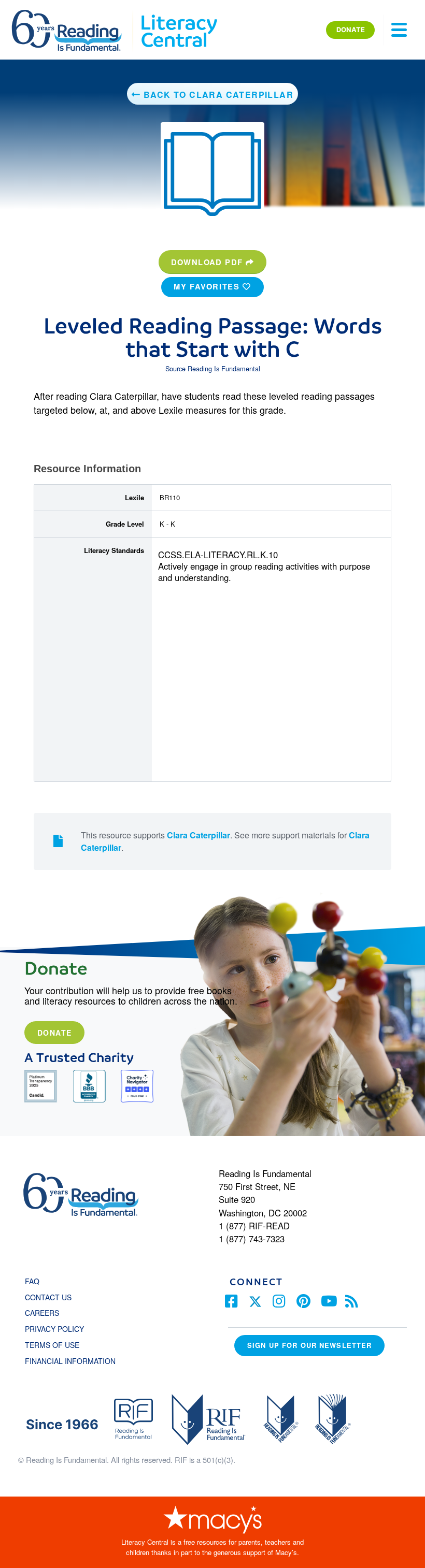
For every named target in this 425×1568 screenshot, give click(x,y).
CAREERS (42, 1313)
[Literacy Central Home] (178, 14)
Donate (54, 1032)
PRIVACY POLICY (54, 1329)
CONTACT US (51, 1297)
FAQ (32, 1281)
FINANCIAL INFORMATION (70, 1361)
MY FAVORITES (208, 286)
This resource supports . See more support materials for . (225, 841)
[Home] (74, 14)
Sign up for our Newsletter (309, 1345)
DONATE (350, 29)
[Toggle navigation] (399, 30)
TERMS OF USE (57, 1345)
